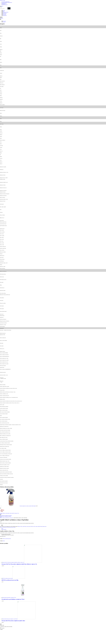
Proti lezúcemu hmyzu (10, 527)
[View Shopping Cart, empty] (53, 19)
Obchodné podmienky (4, 4)
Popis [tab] (2, 528)
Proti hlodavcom (5, 527)
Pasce (33, 526)
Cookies (1, 629)
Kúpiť (2, 525)
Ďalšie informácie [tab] (4, 529)
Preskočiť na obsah (2, 0)
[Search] (8, 8)
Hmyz (21, 526)
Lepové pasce (11, 517)
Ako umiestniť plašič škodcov (5, 1)
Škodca (14, 527)
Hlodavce (19, 526)
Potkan (41, 526)
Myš (31, 526)
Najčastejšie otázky (4, 3)
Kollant (4, 540)
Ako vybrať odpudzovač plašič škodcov (7, 2)
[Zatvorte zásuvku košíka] (1, 624)
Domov (1, 517)
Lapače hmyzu (24, 526)
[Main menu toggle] (1, 17)
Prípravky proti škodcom (5, 517)
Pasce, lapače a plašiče (37, 526)
